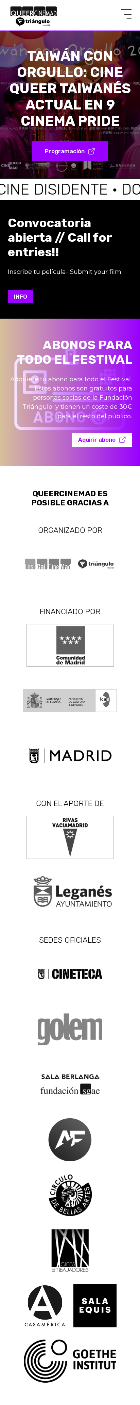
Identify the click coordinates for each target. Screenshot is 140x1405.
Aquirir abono (97, 439)
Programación (65, 151)
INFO (20, 296)
